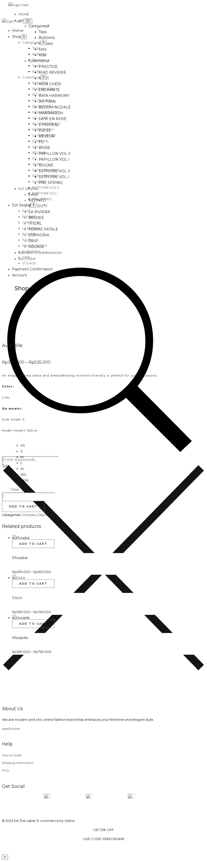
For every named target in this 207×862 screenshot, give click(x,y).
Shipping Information (18, 763)
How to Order (12, 755)
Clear (14, 489)
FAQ (5, 770)
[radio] (24, 445)
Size (6, 465)
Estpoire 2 (45, 515)
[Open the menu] (27, 21)
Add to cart (23, 506)
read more (11, 729)
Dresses (29, 515)
